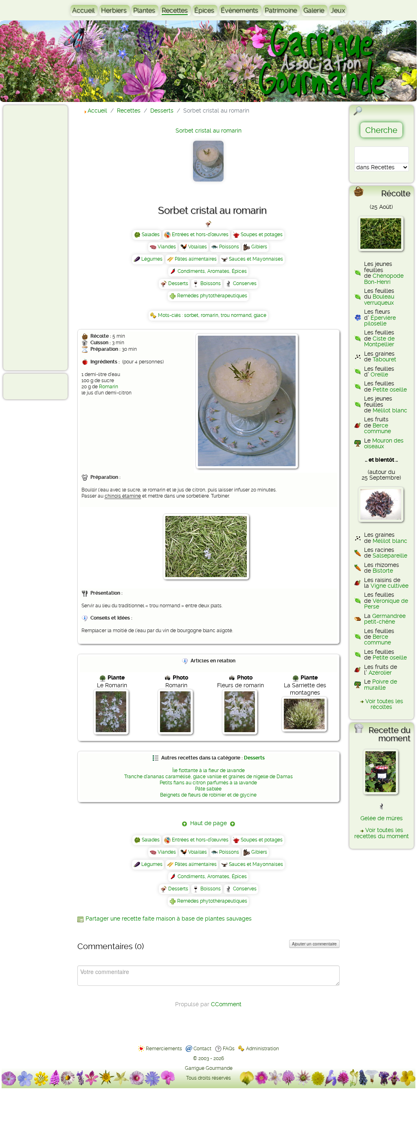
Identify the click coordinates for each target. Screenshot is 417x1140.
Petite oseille (390, 389)
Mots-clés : (171, 315)
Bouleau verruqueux (379, 299)
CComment (226, 1004)
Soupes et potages (262, 234)
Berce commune (377, 428)
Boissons (210, 283)
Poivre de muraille (380, 684)
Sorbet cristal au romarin (208, 130)
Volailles (197, 247)
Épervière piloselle (380, 320)
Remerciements (164, 1048)
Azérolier (380, 672)
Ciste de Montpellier (379, 341)
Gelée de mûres (381, 818)
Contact (202, 1048)
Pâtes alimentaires (196, 259)
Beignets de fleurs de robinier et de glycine (208, 795)
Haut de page (208, 823)
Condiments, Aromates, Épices (212, 271)
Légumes (151, 259)
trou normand (236, 315)
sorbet (191, 315)
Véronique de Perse (386, 604)
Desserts (178, 283)
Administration (262, 1048)
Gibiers (259, 247)
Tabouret (384, 359)
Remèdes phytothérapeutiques (212, 296)
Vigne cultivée (389, 585)
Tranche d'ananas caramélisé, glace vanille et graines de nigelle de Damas (208, 776)
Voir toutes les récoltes (384, 704)
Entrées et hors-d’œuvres (200, 234)
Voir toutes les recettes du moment (381, 833)
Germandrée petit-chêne (385, 619)
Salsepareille (390, 555)
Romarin (108, 387)
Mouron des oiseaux (384, 443)
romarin (209, 315)
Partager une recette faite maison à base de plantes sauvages (169, 918)
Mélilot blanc (390, 410)
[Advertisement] (39, 237)
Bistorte (383, 570)
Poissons (229, 247)
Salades (151, 234)
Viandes (167, 247)
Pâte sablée (208, 789)
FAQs (229, 1048)
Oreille (379, 374)
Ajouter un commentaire (314, 944)
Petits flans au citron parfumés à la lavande (208, 783)
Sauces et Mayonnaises (256, 259)
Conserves (245, 283)
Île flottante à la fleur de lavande (208, 770)
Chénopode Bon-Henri (384, 278)
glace (260, 315)
